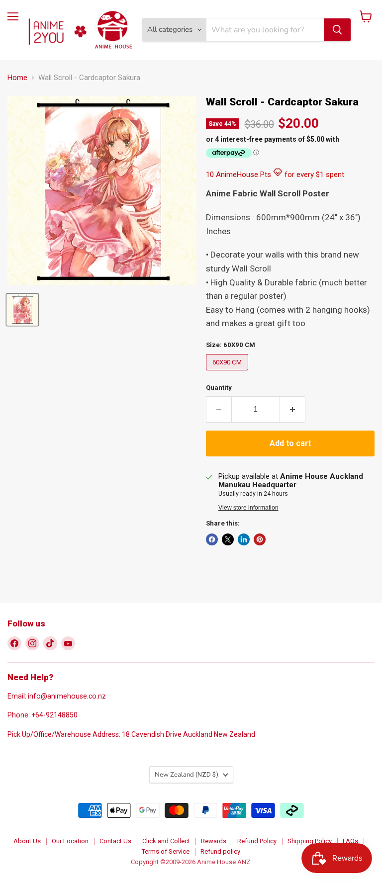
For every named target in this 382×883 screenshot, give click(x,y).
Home (17, 78)
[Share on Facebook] (212, 539)
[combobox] (265, 29)
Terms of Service (166, 851)
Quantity (219, 387)
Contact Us (115, 841)
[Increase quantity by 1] (292, 409)
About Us (27, 841)
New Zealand (186, 774)
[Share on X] (228, 539)
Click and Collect (166, 841)
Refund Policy (257, 841)
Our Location (70, 841)
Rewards (213, 841)
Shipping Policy (309, 841)
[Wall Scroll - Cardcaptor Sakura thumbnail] (22, 310)
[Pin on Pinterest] (260, 539)
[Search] (337, 29)
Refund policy (220, 851)
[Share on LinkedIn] (244, 539)
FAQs (350, 841)
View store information (248, 507)
